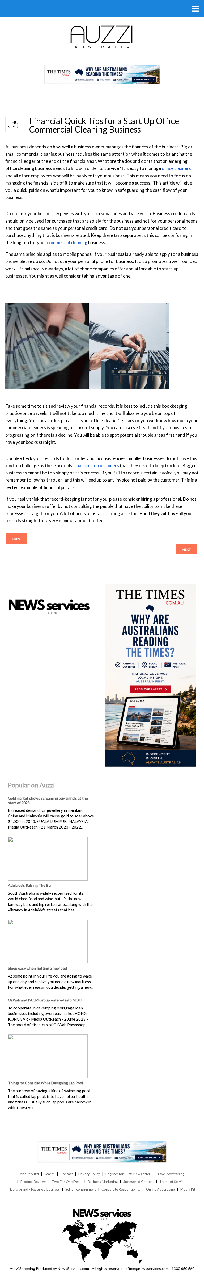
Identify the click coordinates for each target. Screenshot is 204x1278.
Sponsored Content (138, 1181)
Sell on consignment (80, 1189)
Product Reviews (33, 1181)
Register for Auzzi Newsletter (127, 1174)
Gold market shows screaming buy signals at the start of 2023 (48, 800)
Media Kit (187, 1189)
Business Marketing (103, 1181)
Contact (66, 1174)
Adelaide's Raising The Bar (30, 885)
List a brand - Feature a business (35, 1189)
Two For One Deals (67, 1181)
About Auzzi (29, 1174)
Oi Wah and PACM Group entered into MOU (45, 1000)
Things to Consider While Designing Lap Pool (45, 1083)
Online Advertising (160, 1189)
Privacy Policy (89, 1174)
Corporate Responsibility (121, 1189)
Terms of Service (172, 1181)
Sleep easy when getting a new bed (37, 968)
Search (49, 1174)
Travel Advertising (170, 1174)
